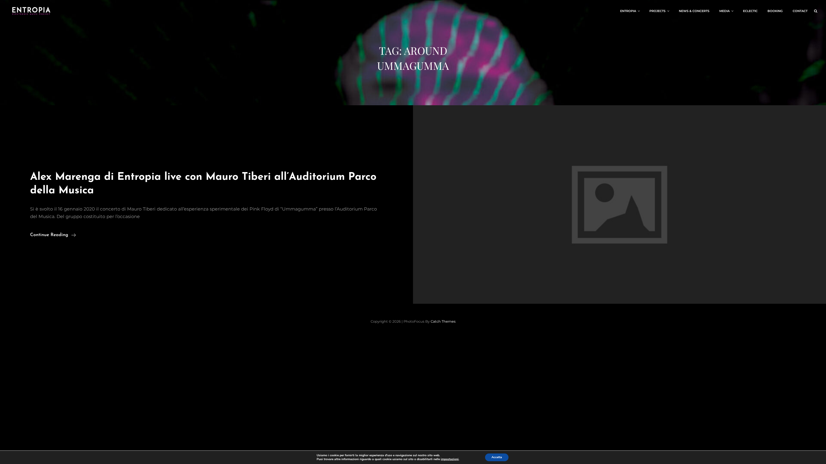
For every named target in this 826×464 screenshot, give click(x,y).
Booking (775, 11)
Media (724, 11)
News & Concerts (694, 11)
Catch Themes (443, 321)
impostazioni (450, 459)
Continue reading (53, 235)
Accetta (497, 457)
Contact (800, 11)
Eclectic (750, 11)
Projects (657, 11)
